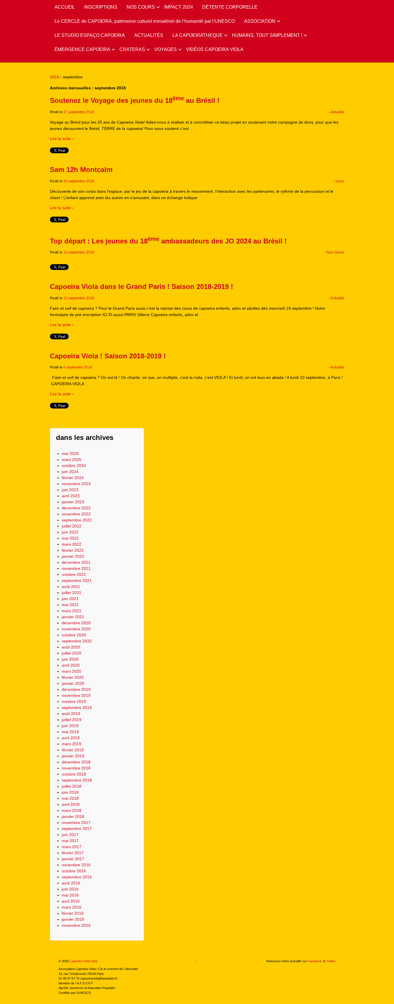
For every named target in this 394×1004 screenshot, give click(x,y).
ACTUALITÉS (148, 35)
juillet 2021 (71, 592)
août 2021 (71, 586)
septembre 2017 (77, 828)
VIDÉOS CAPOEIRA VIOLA (214, 49)
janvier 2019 (73, 756)
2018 (54, 77)
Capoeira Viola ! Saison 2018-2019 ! (108, 356)
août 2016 (71, 883)
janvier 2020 (73, 683)
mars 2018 (71, 810)
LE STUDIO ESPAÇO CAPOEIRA (90, 35)
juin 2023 (70, 489)
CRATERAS (132, 49)
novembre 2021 (76, 568)
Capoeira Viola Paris (83, 961)
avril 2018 (71, 804)
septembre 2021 (77, 580)
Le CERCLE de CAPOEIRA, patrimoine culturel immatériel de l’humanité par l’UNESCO (145, 21)
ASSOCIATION (259, 21)
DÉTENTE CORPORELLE (230, 7)
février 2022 (73, 550)
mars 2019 (71, 744)
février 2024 (73, 477)
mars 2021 (71, 610)
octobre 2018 (74, 774)
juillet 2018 (71, 786)
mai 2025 (70, 453)
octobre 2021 (74, 574)
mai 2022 (70, 538)
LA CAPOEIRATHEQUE (197, 35)
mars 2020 (71, 671)
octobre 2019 (74, 701)
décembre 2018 (76, 762)
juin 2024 (70, 471)
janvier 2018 (73, 816)
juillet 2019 (71, 719)
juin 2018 (70, 792)
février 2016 (73, 913)
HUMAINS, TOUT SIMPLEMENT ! (267, 35)
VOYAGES (165, 49)
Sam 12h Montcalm (81, 169)
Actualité (337, 112)
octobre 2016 (74, 871)
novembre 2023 (76, 483)
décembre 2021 (76, 562)
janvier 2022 (73, 556)
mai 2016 (70, 895)
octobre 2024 (74, 465)
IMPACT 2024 (178, 7)
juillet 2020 (71, 653)
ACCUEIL (65, 7)
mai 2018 (70, 798)
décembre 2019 (76, 689)
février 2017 (73, 852)
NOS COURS (141, 7)
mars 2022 (71, 544)
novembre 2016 (76, 865)
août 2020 (71, 647)
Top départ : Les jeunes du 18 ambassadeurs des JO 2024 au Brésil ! (168, 241)
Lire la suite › (62, 138)
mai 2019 (70, 731)
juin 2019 (70, 725)
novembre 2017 (76, 822)
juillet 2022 (71, 526)
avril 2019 (71, 737)
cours (339, 181)
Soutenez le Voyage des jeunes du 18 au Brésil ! (134, 100)
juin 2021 (70, 598)
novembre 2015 (76, 925)
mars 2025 (71, 459)
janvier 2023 (73, 502)
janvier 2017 (73, 858)
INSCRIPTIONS (100, 7)
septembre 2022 (77, 520)
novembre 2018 (76, 768)
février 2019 (73, 750)
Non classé (335, 252)
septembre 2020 (77, 641)
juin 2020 (70, 659)
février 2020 (73, 677)
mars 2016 (71, 907)
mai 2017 (70, 840)
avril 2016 (71, 901)
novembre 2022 (76, 514)
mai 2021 (70, 604)
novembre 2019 (76, 695)
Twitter (330, 961)
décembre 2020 (76, 623)
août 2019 (71, 713)
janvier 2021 (73, 616)
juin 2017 (70, 834)
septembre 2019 (77, 707)
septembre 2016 (77, 877)
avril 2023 (71, 496)
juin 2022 (70, 532)
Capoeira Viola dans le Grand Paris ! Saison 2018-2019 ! (141, 286)
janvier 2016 (73, 919)
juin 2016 (70, 889)
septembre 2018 (77, 780)
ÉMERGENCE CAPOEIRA (82, 49)
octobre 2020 (74, 635)
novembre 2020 (76, 629)
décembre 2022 (76, 508)
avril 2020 (71, 665)
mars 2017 (71, 846)
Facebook (315, 961)
